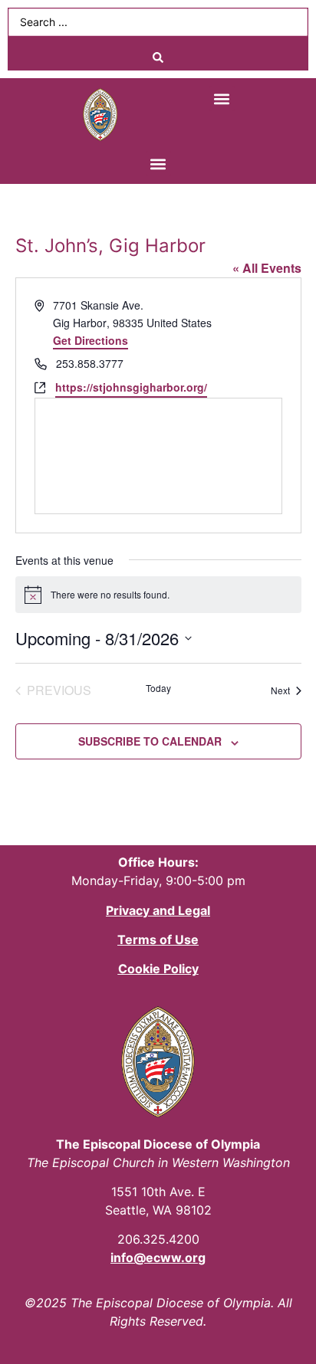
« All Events (266, 268)
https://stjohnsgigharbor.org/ (131, 387)
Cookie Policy (158, 968)
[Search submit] (158, 57)
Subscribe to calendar (150, 741)
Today (158, 688)
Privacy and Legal (158, 910)
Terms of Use (158, 939)
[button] (222, 98)
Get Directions (90, 340)
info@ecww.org (158, 1257)
